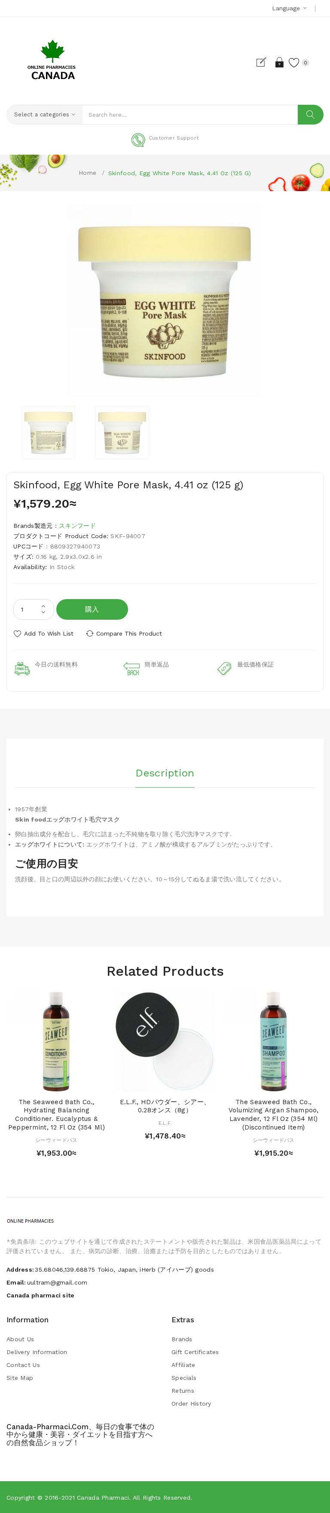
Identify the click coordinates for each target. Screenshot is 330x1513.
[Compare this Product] (73, 1083)
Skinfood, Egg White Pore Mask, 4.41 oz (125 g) (179, 173)
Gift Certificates (195, 1352)
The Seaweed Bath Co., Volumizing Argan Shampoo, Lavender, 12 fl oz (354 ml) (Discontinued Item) (274, 1114)
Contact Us (23, 1364)
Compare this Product (129, 633)
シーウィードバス (56, 1140)
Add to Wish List (48, 633)
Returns (182, 1390)
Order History (191, 1403)
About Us (20, 1339)
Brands (181, 1339)
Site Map (19, 1377)
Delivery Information (36, 1352)
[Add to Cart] (40, 1083)
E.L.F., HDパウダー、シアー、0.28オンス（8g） (165, 1106)
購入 (92, 609)
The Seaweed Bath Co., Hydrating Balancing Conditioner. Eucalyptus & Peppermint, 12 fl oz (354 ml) (56, 1114)
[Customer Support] (165, 145)
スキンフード (77, 525)
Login (279, 62)
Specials (183, 1377)
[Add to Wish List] (56, 1083)
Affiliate (183, 1364)
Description (164, 773)
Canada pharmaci (103, 1497)
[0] (294, 62)
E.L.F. (165, 1123)
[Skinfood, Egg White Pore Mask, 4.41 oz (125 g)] (48, 433)
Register (265, 62)
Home (87, 172)
